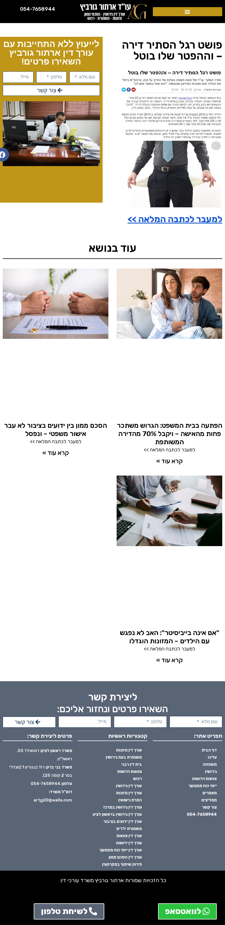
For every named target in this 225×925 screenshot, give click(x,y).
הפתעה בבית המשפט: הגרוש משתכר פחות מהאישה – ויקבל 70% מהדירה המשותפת (169, 433)
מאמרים (210, 792)
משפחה (210, 764)
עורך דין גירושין (129, 785)
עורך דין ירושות (129, 842)
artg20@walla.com (52, 800)
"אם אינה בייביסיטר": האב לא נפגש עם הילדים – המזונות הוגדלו (169, 637)
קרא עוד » (169, 461)
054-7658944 (37, 9)
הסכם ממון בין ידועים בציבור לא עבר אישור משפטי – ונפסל (55, 429)
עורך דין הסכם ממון (125, 857)
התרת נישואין (130, 800)
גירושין (211, 771)
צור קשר (209, 807)
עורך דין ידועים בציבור (122, 821)
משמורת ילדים (129, 828)
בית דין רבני (131, 764)
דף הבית (209, 750)
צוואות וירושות (204, 778)
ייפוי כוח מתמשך (203, 785)
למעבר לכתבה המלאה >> (175, 219)
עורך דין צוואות (129, 835)
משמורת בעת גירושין (124, 757)
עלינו (212, 757)
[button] (187, 11)
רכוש (137, 778)
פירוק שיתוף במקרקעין (122, 864)
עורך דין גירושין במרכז (122, 807)
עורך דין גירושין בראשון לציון (117, 814)
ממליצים (209, 800)
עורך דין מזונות (129, 750)
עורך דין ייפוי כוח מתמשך (120, 850)
